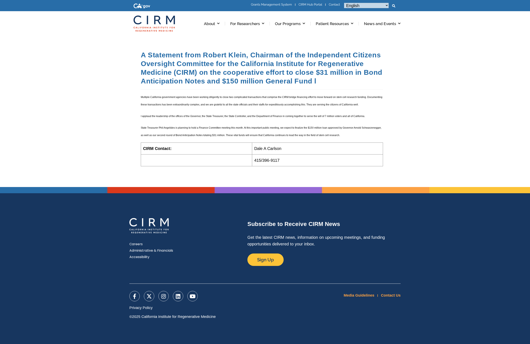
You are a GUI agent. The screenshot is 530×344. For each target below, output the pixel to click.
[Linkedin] (178, 296)
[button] (393, 6)
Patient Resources (332, 23)
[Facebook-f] (134, 296)
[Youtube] (192, 296)
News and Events (380, 23)
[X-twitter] (149, 296)
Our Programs (288, 23)
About (209, 23)
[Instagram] (163, 296)
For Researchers (245, 23)
